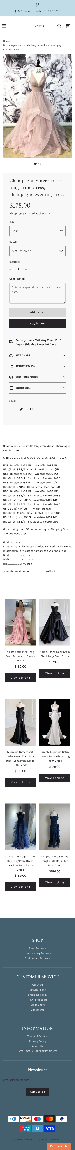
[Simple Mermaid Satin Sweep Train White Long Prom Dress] (54, 722)
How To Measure (38, 999)
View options (20, 677)
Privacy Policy (37, 1041)
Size (11, 221)
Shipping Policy (37, 994)
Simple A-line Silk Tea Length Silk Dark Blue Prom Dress (54, 861)
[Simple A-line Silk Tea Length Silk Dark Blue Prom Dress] (54, 826)
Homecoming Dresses (37, 953)
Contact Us (37, 1009)
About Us (37, 984)
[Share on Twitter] (21, 409)
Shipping (15, 213)
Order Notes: (17, 278)
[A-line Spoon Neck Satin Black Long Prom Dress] (54, 622)
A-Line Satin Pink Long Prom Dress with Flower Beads (20, 656)
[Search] (59, 25)
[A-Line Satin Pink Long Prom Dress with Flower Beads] (20, 622)
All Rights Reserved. (50, 1139)
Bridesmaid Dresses (37, 958)
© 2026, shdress (23, 1139)
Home (6, 41)
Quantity (14, 261)
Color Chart (38, 1004)
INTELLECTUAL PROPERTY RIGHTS (38, 1051)
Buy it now (37, 323)
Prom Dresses (37, 948)
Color (13, 241)
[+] (26, 269)
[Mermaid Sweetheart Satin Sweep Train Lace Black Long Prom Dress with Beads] (20, 722)
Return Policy (37, 989)
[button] (35, 164)
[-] (10, 269)
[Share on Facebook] (11, 409)
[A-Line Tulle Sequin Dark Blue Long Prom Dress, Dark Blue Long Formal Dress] (20, 826)
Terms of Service (37, 1036)
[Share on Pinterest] (31, 409)
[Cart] (68, 25)
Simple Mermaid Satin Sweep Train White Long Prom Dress (55, 756)
